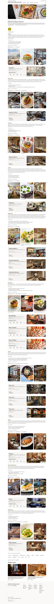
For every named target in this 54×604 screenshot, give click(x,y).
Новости (36, 2)
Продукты (35, 588)
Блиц (29, 589)
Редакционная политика (17, 598)
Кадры (40, 589)
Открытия (41, 586)
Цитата (40, 591)
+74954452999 (11, 416)
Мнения (30, 587)
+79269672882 (11, 164)
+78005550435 (11, 209)
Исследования (41, 590)
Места (24, 2)
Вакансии (40, 587)
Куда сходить (13, 20)
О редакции (12, 598)
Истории (24, 586)
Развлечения (30, 588)
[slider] (36, 71)
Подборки (35, 586)
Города (24, 588)
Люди (28, 2)
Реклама (9, 598)
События (40, 588)
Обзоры (24, 585)
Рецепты (35, 587)
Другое (40, 592)
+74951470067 (11, 256)
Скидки (40, 585)
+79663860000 (11, 210)
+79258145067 (11, 550)
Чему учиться (31, 586)
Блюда (31, 2)
